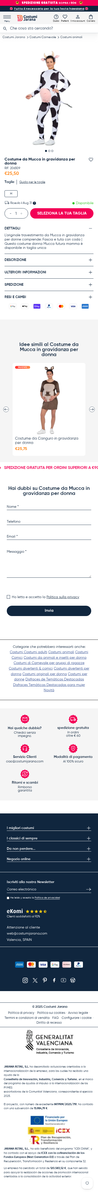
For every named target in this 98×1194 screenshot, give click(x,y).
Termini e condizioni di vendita (27, 1018)
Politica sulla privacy (62, 597)
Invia (49, 611)
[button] (91, 18)
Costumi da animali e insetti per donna (55, 657)
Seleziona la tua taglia (62, 213)
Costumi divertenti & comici (31, 668)
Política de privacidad (47, 897)
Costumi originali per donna (44, 674)
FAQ (55, 1018)
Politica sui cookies (51, 1013)
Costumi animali (71, 37)
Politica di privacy (21, 1013)
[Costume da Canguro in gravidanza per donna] (49, 400)
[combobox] (49, 28)
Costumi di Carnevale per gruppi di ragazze (49, 663)
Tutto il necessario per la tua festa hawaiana (49, 9)
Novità (49, 690)
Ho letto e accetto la (45, 597)
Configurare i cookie (77, 1018)
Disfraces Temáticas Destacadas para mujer (49, 685)
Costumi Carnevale (42, 37)
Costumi (17, 652)
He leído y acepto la (35, 897)
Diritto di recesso (49, 1022)
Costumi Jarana (14, 37)
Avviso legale (78, 1013)
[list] (49, 98)
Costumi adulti (35, 652)
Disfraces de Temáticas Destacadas (54, 679)
